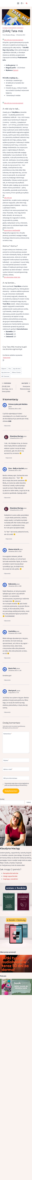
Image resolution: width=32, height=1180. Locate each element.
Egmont (15, 70)
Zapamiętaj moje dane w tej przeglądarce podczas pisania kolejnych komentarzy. (17, 784)
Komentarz (7, 734)
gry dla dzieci (17, 368)
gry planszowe (5, 372)
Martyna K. (12, 690)
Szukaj (2, 799)
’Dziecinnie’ (6, 358)
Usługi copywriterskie (10, 876)
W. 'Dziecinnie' (5, 376)
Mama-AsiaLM (13, 549)
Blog (4, 28)
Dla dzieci (9, 28)
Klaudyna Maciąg (10, 35)
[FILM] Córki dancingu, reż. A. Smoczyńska (7, 387)
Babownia (12, 584)
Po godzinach (19, 28)
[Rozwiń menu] (18, 3)
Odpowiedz (7, 425)
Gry (13, 28)
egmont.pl (17, 349)
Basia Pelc (12, 668)
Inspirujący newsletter (10, 879)
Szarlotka (12, 631)
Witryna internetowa (10, 778)
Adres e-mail (8, 769)
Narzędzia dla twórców (10, 873)
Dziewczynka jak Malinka (17, 404)
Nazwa (6, 760)
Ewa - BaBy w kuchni (16, 468)
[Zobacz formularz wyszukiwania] (26, 3)
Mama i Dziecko (16, 372)
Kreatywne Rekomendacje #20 (25, 387)
